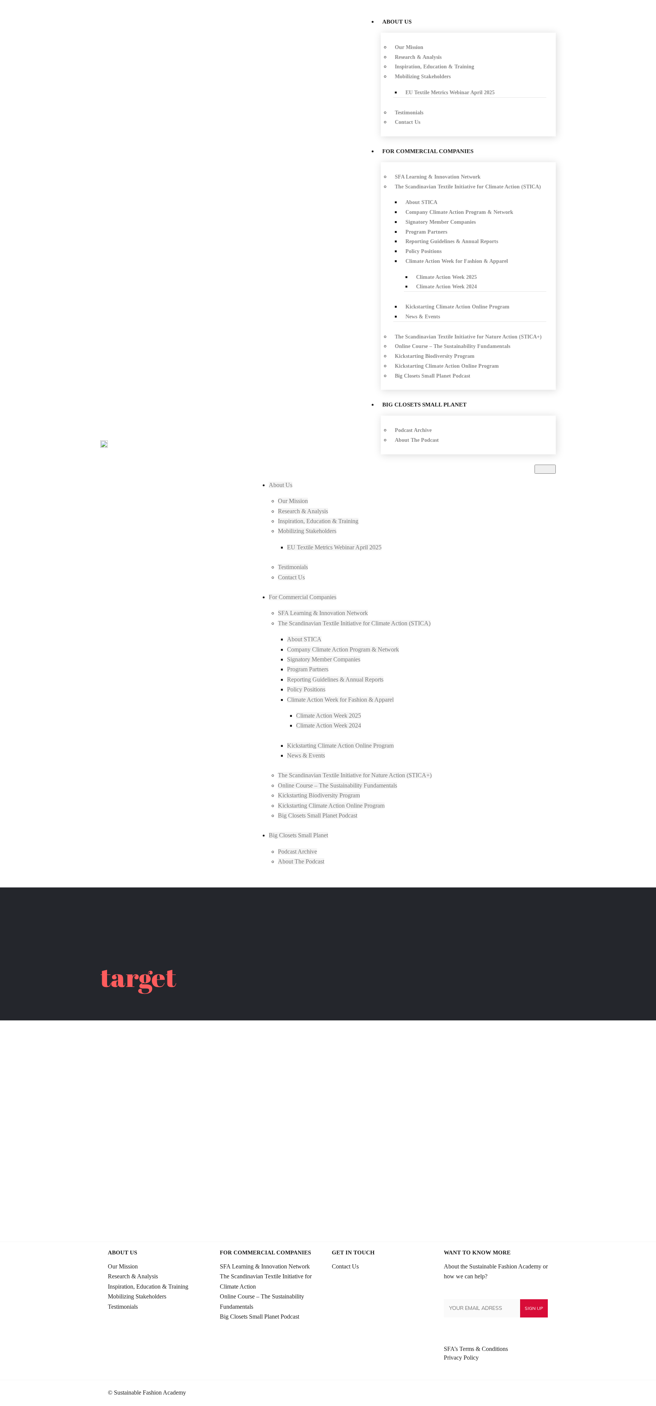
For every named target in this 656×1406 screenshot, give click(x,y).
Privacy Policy (461, 1357)
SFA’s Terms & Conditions (476, 1349)
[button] (545, 469)
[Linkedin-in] (517, 1393)
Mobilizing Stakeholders (137, 1296)
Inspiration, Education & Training (148, 1286)
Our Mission (123, 1266)
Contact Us (345, 1266)
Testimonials (123, 1306)
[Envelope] (543, 1393)
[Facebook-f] (530, 1393)
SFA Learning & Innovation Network (265, 1266)
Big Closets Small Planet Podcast (259, 1316)
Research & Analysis (133, 1276)
